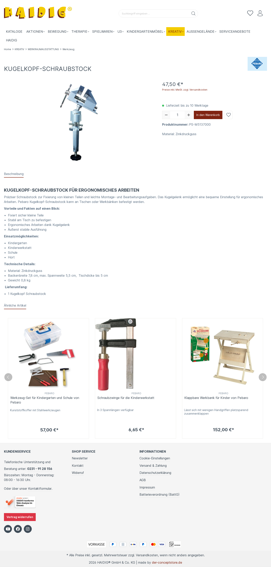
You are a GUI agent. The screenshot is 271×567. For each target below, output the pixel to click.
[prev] (8, 377)
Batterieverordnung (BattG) (159, 494)
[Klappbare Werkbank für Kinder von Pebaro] (222, 354)
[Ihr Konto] (260, 13)
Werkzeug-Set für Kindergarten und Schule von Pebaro (44, 400)
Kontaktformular (40, 489)
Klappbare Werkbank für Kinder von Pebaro (216, 398)
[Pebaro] (257, 63)
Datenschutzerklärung (155, 473)
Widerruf (78, 473)
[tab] (14, 174)
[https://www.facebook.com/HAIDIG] (18, 529)
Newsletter (80, 458)
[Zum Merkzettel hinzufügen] (228, 115)
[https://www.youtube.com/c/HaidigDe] (8, 529)
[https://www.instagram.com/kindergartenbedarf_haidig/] (28, 529)
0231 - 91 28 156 (39, 469)
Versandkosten (147, 555)
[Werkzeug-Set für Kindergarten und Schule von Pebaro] (48, 354)
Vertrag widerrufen (20, 517)
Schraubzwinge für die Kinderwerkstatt (125, 398)
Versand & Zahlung (153, 466)
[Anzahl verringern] (166, 115)
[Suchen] (193, 13)
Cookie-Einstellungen (154, 458)
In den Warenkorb (208, 115)
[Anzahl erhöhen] (189, 115)
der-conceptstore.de (167, 562)
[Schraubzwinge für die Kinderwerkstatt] (135, 354)
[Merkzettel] (250, 13)
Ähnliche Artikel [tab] (15, 305)
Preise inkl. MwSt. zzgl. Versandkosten (184, 89)
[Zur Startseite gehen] (38, 13)
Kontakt (78, 466)
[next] (263, 377)
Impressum (147, 487)
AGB (142, 480)
